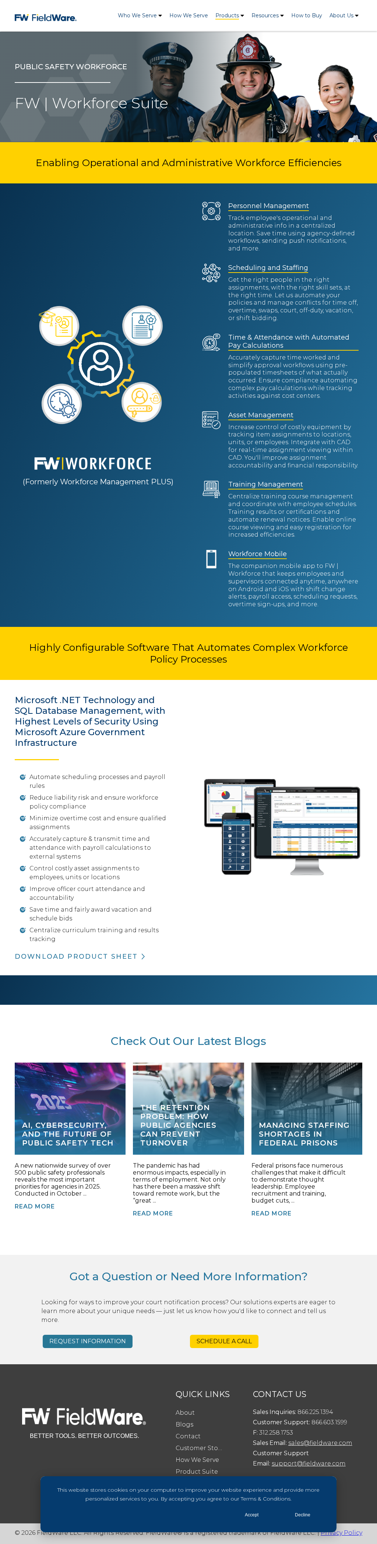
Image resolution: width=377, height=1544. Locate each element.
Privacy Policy (341, 1532)
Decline (302, 1514)
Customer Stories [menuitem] (202, 1448)
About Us (341, 15)
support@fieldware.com (309, 1463)
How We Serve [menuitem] (197, 1459)
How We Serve (188, 15)
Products (227, 15)
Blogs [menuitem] (184, 1424)
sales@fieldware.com (320, 1442)
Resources (265, 15)
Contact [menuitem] (188, 1436)
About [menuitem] (185, 1412)
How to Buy (306, 15)
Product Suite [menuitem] (197, 1471)
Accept (251, 1514)
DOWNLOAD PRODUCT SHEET (76, 956)
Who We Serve (137, 15)
